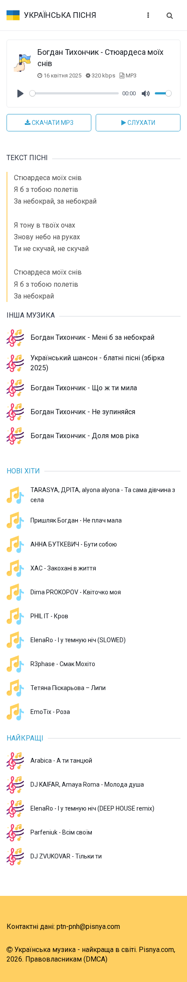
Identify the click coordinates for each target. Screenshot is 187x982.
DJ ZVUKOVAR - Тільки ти (66, 856)
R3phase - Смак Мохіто (62, 663)
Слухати (140, 122)
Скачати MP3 (51, 122)
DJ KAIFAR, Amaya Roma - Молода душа (87, 784)
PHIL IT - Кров (49, 616)
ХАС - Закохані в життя (63, 568)
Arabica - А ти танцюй (61, 760)
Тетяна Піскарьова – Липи (68, 687)
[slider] (74, 93)
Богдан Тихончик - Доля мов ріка (84, 436)
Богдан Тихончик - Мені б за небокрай (92, 337)
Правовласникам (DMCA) (66, 959)
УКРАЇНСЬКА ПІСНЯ (60, 15)
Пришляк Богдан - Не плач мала (76, 520)
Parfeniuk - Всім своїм (61, 832)
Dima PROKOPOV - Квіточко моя (75, 592)
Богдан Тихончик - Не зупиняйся (82, 412)
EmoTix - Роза (50, 711)
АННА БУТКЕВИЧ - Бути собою (73, 544)
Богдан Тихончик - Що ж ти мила (83, 388)
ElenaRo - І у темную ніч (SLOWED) (78, 640)
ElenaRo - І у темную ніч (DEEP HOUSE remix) (92, 808)
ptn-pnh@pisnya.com (88, 926)
